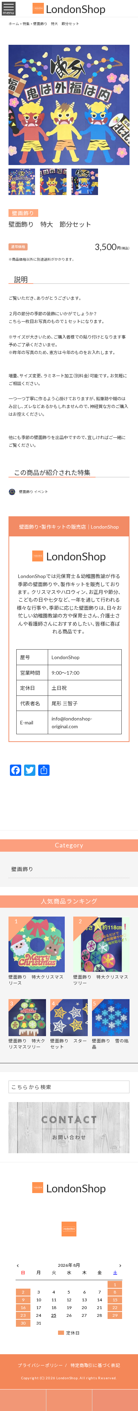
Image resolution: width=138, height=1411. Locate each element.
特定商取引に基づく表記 (95, 1365)
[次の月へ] (120, 1264)
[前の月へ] (18, 1264)
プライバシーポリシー (40, 1365)
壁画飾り (23, 213)
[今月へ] (38, 1258)
